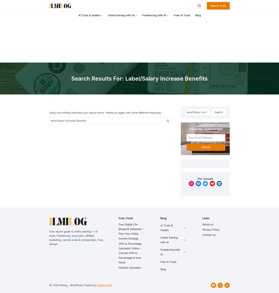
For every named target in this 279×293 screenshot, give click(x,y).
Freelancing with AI (170, 252)
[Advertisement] (139, 40)
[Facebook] (213, 285)
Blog (198, 15)
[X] (220, 285)
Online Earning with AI (169, 240)
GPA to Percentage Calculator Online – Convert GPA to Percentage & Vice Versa (130, 253)
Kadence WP (104, 285)
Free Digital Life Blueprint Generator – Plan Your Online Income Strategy (131, 231)
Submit (206, 147)
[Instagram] (227, 285)
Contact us (208, 234)
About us (207, 224)
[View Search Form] (199, 6)
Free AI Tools (218, 5)
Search (218, 112)
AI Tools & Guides (166, 228)
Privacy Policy (211, 229)
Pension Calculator (130, 267)
